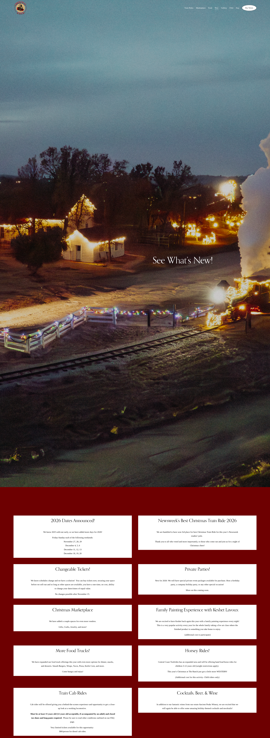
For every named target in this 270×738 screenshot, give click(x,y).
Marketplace (201, 8)
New (216, 8)
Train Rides (188, 8)
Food (210, 8)
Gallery (224, 8)
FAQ (231, 8)
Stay (237, 8)
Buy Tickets (249, 8)
